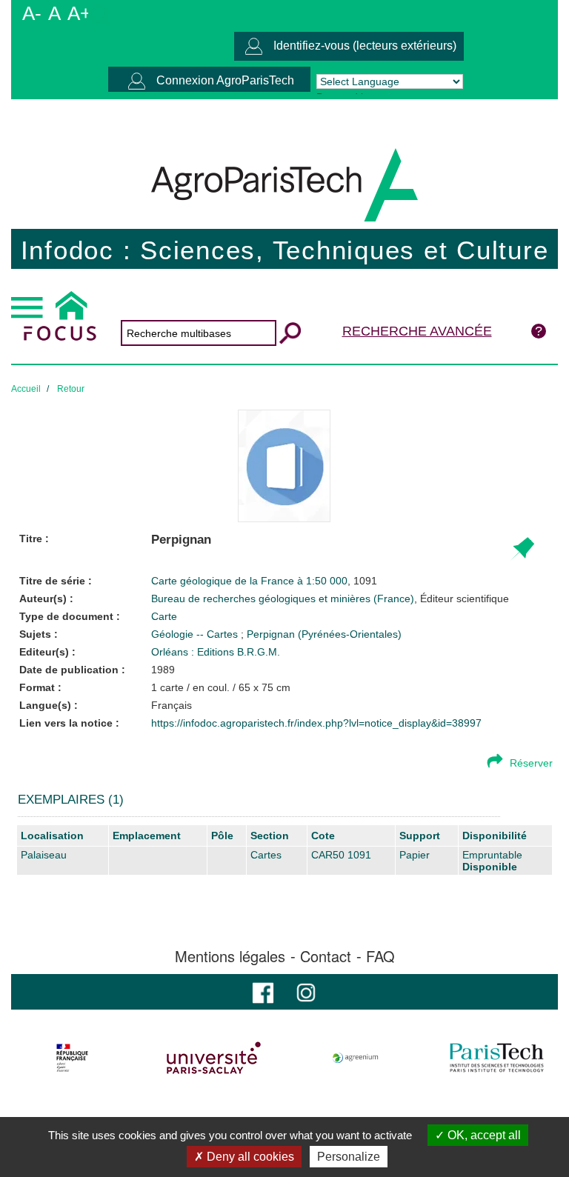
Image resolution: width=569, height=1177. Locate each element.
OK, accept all (483, 1135)
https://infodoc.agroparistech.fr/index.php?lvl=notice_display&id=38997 (316, 723)
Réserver (531, 763)
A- (31, 13)
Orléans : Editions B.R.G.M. (215, 652)
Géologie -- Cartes (196, 634)
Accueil (26, 389)
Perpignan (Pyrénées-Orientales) (324, 634)
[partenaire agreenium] (355, 1057)
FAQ (380, 956)
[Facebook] (263, 991)
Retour (70, 389)
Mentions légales (230, 956)
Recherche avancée (417, 331)
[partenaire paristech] (496, 1057)
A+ (79, 13)
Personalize (348, 1156)
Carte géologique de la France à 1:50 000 (249, 581)
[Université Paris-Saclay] (214, 1057)
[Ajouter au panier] (522, 549)
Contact (325, 956)
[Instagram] (306, 991)
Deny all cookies (249, 1156)
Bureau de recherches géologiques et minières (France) (330, 598)
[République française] (72, 1057)
